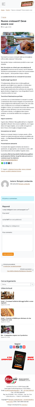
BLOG (4, 17)
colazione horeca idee (14, 169)
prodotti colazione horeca (13, 171)
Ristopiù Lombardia (24, 184)
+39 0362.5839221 (28, 390)
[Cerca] (32, 284)
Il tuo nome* (5, 213)
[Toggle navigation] (3, 4)
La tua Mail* (11, 219)
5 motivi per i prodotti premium (12, 266)
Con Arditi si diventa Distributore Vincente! (19, 271)
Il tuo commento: (7, 232)
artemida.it (24, 405)
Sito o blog (10, 226)
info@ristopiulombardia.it (12, 390)
